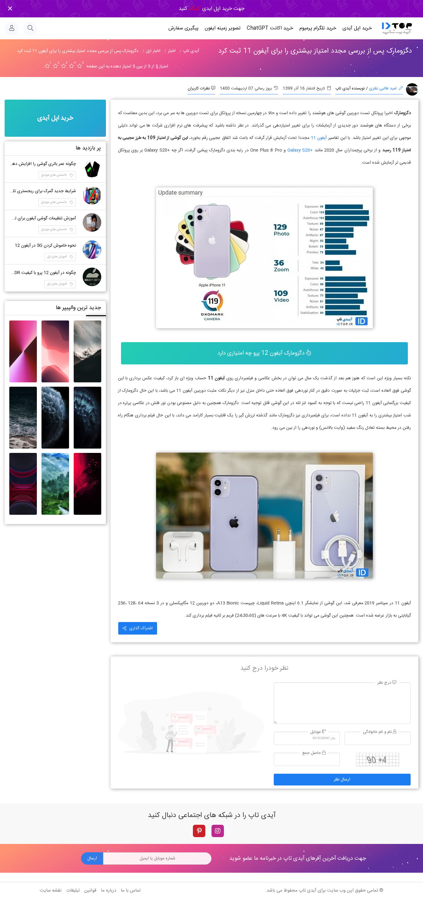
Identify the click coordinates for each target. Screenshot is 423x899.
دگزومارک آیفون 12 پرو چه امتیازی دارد (261, 353)
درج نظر (384, 683)
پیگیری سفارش (183, 28)
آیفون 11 (318, 138)
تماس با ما (131, 890)
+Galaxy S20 (300, 150)
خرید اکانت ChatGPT (270, 28)
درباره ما (108, 890)
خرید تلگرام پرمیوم (317, 28)
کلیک (194, 8)
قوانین (90, 890)
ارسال (92, 858)
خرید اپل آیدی (357, 28)
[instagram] (218, 831)
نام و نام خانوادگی (378, 732)
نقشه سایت (51, 890)
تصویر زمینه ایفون (223, 28)
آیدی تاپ (307, 890)
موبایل (316, 732)
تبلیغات (73, 890)
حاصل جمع (312, 753)
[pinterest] (199, 831)
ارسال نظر (342, 779)
